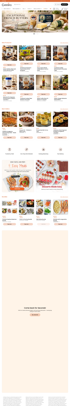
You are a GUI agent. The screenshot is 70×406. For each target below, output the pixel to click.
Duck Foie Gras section (62, 400)
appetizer (27, 398)
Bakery (38, 401)
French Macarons (31, 403)
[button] (38, 34)
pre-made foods (17, 401)
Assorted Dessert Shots (35, 404)
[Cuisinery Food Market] (7, 4)
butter (36, 403)
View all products (64, 42)
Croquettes (40, 399)
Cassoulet (57, 398)
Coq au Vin (61, 398)
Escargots (30, 400)
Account (58, 4)
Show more (10, 27)
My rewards (35, 314)
